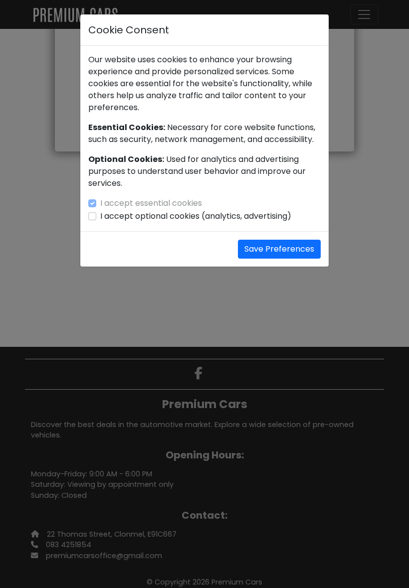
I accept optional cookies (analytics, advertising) (195, 216)
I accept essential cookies (151, 203)
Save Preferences (279, 249)
